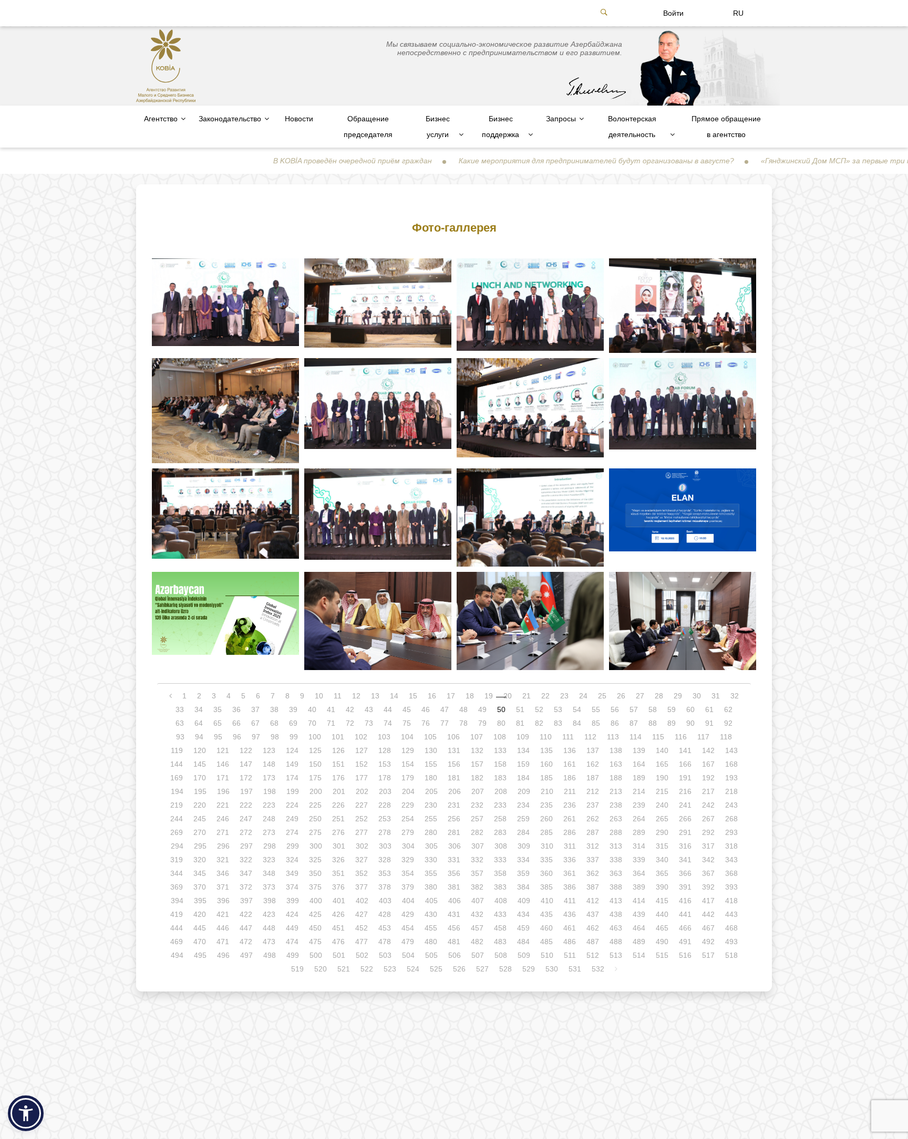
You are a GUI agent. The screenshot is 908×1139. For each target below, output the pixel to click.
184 (523, 778)
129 (407, 750)
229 (407, 805)
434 (523, 914)
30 (697, 696)
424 (292, 914)
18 (470, 696)
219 (176, 805)
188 (616, 778)
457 (477, 928)
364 (639, 873)
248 (269, 818)
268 (731, 818)
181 (454, 778)
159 (523, 764)
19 (488, 696)
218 (731, 791)
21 (526, 696)
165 (662, 764)
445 (199, 928)
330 (431, 859)
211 (570, 791)
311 (570, 846)
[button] (26, 1113)
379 (407, 887)
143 (731, 750)
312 (592, 846)
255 (431, 818)
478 (384, 941)
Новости (299, 118)
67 (255, 723)
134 (523, 750)
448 (269, 928)
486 (569, 941)
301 (339, 846)
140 (662, 750)
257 (477, 818)
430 (431, 914)
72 (350, 723)
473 (269, 941)
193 (731, 778)
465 (662, 928)
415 (662, 900)
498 (269, 955)
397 (246, 900)
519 (297, 969)
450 (315, 928)
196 (223, 791)
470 (199, 941)
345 (199, 873)
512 (592, 955)
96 (237, 737)
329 (407, 859)
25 (602, 696)
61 (709, 709)
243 (731, 805)
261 (569, 818)
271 (222, 832)
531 (575, 969)
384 (523, 887)
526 (459, 969)
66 (236, 723)
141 (685, 750)
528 (505, 969)
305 (431, 846)
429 (407, 914)
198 (269, 791)
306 (454, 846)
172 (246, 778)
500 (315, 955)
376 (338, 887)
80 (501, 723)
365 (662, 873)
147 (246, 764)
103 (384, 737)
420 (199, 914)
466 (685, 928)
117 (703, 737)
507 (477, 955)
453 (384, 928)
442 (708, 914)
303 (385, 846)
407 (477, 900)
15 (413, 696)
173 (269, 778)
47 (444, 709)
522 (366, 969)
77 (444, 723)
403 (385, 900)
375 (315, 887)
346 (222, 873)
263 (616, 818)
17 (451, 696)
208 (500, 791)
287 (592, 832)
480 (431, 941)
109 (523, 737)
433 (500, 914)
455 (431, 928)
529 (528, 969)
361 (569, 873)
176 (338, 778)
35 (217, 709)
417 (708, 900)
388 (616, 887)
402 (362, 900)
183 (500, 778)
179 (407, 778)
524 (413, 969)
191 (685, 778)
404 (408, 900)
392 (708, 887)
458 (500, 928)
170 (199, 778)
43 (369, 709)
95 (218, 737)
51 (520, 709)
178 (384, 778)
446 (222, 928)
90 (690, 723)
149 (292, 764)
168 (731, 764)
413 (616, 900)
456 (454, 928)
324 (292, 859)
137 (592, 750)
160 (546, 764)
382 (477, 887)
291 (685, 832)
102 (361, 737)
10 (319, 696)
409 (524, 900)
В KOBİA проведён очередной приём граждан (293, 160)
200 (315, 791)
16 (432, 696)
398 (269, 900)
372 (246, 887)
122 (246, 750)
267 (708, 818)
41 (331, 709)
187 (592, 778)
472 (246, 941)
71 (331, 723)
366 (685, 873)
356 (454, 873)
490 (662, 941)
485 (546, 941)
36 (236, 709)
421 (222, 914)
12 (356, 696)
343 (731, 859)
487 (592, 941)
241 (685, 805)
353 (384, 873)
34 (198, 709)
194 (177, 791)
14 (394, 696)
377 (361, 887)
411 (570, 900)
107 (476, 737)
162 (592, 764)
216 (685, 791)
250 (315, 818)
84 (577, 723)
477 (361, 941)
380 (431, 887)
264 (639, 818)
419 (176, 914)
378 (384, 887)
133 (500, 750)
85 (596, 723)
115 (658, 737)
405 (431, 900)
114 (636, 737)
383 (500, 887)
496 (223, 955)
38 (274, 709)
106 (453, 737)
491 (685, 941)
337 (592, 859)
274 (292, 832)
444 (176, 928)
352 (361, 873)
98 (275, 737)
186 (569, 778)
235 (546, 805)
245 (199, 818)
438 (616, 914)
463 (616, 928)
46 (425, 709)
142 (708, 750)
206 (454, 791)
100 (314, 737)
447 (246, 928)
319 (176, 859)
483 (500, 941)
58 (652, 709)
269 (176, 832)
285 (546, 832)
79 (482, 723)
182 (477, 778)
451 (338, 928)
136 (569, 750)
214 (639, 791)
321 (222, 859)
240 (662, 805)
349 (292, 873)
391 (685, 887)
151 (338, 764)
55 (596, 709)
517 (708, 955)
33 (180, 709)
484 (523, 941)
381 (454, 887)
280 (431, 832)
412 (592, 900)
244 (176, 818)
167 (708, 764)
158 (500, 764)
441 (685, 914)
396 (223, 900)
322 (246, 859)
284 (523, 832)
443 (731, 914)
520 (320, 969)
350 (315, 873)
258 (500, 818)
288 (616, 832)
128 (384, 750)
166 (685, 764)
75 (407, 723)
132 (477, 750)
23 (564, 696)
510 (547, 955)
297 (246, 846)
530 (551, 969)
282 (477, 832)
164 (639, 764)
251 (338, 818)
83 (558, 723)
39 (293, 709)
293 (731, 832)
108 (499, 737)
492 (708, 941)
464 (639, 928)
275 (315, 832)
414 (639, 900)
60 (690, 709)
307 (477, 846)
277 (361, 832)
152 (361, 764)
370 (199, 887)
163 (616, 764)
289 (639, 832)
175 (315, 778)
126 (338, 750)
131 (454, 750)
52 (539, 709)
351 (338, 873)
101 (338, 737)
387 (592, 887)
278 (384, 832)
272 (246, 832)
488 (616, 941)
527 (482, 969)
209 (524, 791)
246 (222, 818)
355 (431, 873)
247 (246, 818)
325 (315, 859)
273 (269, 832)
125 (315, 750)
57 (634, 709)
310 (547, 846)
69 (293, 723)
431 (454, 914)
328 (384, 859)
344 (176, 873)
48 (463, 709)
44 (388, 709)
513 (616, 955)
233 (500, 805)
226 (338, 805)
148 (269, 764)
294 (177, 846)
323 (269, 859)
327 (361, 859)
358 (500, 873)
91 (709, 723)
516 (685, 955)
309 (524, 846)
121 (222, 750)
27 (640, 696)
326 (338, 859)
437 (592, 914)
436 (569, 914)
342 (708, 859)
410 (547, 900)
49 (482, 709)
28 (659, 696)
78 (463, 723)
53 (558, 709)
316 (685, 846)
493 (731, 941)
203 (385, 791)
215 (662, 791)
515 (662, 955)
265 (662, 818)
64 (198, 723)
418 (731, 900)
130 (431, 750)
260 (546, 818)
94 (199, 737)
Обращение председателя (368, 126)
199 (292, 791)
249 (292, 818)
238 (616, 805)
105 (430, 737)
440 (662, 914)
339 (639, 859)
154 (407, 764)
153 (384, 764)
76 (425, 723)
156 (454, 764)
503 (385, 955)
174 (292, 778)
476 (338, 941)
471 (222, 941)
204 (408, 791)
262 (592, 818)
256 (454, 818)
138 (616, 750)
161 (569, 764)
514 (639, 955)
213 (616, 791)
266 (685, 818)
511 (570, 955)
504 (408, 955)
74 (388, 723)
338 (616, 859)
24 (583, 696)
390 (662, 887)
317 (708, 846)
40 (312, 709)
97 (256, 737)
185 (546, 778)
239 (639, 805)
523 (390, 969)
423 (269, 914)
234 (523, 805)
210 (547, 791)
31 (715, 696)
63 (180, 723)
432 (477, 914)
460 (546, 928)
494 (177, 955)
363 (616, 873)
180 (431, 778)
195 (200, 791)
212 (592, 791)
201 (339, 791)
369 (176, 887)
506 (454, 955)
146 (222, 764)
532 (598, 969)
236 (569, 805)
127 (361, 750)
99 (294, 737)
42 (350, 709)
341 (685, 859)
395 (200, 900)
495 (200, 955)
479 (407, 941)
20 (507, 696)
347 (246, 873)
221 (222, 805)
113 (613, 737)
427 (361, 914)
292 (708, 832)
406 (454, 900)
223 (269, 805)
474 (292, 941)
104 (407, 737)
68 (274, 723)
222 (246, 805)
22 (545, 696)
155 (431, 764)
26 (621, 696)
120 (199, 750)
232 (477, 805)
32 (734, 696)
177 (361, 778)
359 (523, 873)
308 (500, 846)
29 (678, 696)
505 (431, 955)
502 (362, 955)
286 (569, 832)
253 (384, 818)
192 (708, 778)
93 (180, 737)
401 (339, 900)
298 (269, 846)
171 (222, 778)
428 (384, 914)
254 (407, 818)
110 (546, 737)
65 (217, 723)
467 (708, 928)
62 (728, 709)
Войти (673, 13)
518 (731, 955)
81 (520, 723)
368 (731, 873)
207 (477, 791)
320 (199, 859)
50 (501, 709)
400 (315, 900)
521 (343, 969)
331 (454, 859)
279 (407, 832)
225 (315, 805)
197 (246, 791)
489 (639, 941)
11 (338, 696)
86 (615, 723)
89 (671, 723)
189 (639, 778)
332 (477, 859)
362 (592, 873)
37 (255, 709)
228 (384, 805)
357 (477, 873)
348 (269, 873)
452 (361, 928)
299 (292, 846)
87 (634, 723)
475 (315, 941)
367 (708, 873)
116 (681, 737)
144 (176, 764)
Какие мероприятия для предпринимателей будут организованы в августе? (537, 160)
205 (431, 791)
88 (652, 723)
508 (500, 955)
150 (315, 764)
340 (662, 859)
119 (177, 750)
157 (477, 764)
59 (671, 709)
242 (708, 805)
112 (590, 737)
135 (546, 750)
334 (523, 859)
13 (375, 696)
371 (222, 887)
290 (662, 832)
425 (315, 914)
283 (500, 832)
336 (569, 859)
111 (568, 737)
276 (338, 832)
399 (292, 900)
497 (246, 955)
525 (436, 969)
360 (546, 873)
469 (176, 941)
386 (569, 887)
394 (177, 900)
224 (292, 805)
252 (361, 818)
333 (500, 859)
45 (407, 709)
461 (569, 928)
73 (369, 723)
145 (199, 764)
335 (546, 859)
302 (362, 846)
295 (200, 846)
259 (523, 818)
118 (726, 737)
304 (408, 846)
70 (312, 723)
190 (662, 778)
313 (616, 846)
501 (339, 955)
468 (731, 928)
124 (292, 750)
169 (176, 778)
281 (454, 832)
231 (454, 805)
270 (199, 832)
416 (685, 900)
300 (315, 846)
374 (292, 887)
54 (577, 709)
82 (539, 723)
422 (246, 914)
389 (639, 887)
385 (546, 887)
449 (292, 928)
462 (592, 928)
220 (199, 805)
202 (362, 791)
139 (639, 750)
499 (292, 955)
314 (639, 846)
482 (477, 941)
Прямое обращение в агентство (726, 126)
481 (454, 941)
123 (269, 750)
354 (407, 873)
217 (708, 791)
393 (731, 887)
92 (728, 723)
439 (639, 914)
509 (524, 955)
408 (500, 900)
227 (361, 805)
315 (662, 846)
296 (223, 846)
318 (731, 846)
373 (269, 887)
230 (431, 805)
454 (407, 928)
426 (338, 914)
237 (592, 805)
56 (615, 709)
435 (546, 914)
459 (523, 928)
